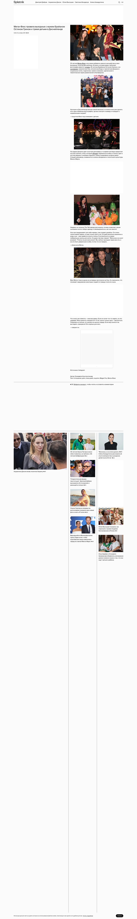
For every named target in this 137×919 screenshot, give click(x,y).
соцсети (96, 378)
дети (83, 378)
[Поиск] (119, 2)
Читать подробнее (88, 916)
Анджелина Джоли (54, 2)
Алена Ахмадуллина (97, 2)
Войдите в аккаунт (80, 384)
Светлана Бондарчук (82, 2)
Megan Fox (103, 378)
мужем (87, 67)
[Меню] (122, 2)
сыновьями (74, 69)
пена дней (89, 378)
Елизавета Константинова (84, 376)
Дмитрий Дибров (41, 2)
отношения (77, 378)
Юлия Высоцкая (68, 2)
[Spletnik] (19, 2)
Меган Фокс (81, 63)
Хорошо (119, 915)
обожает (95, 153)
